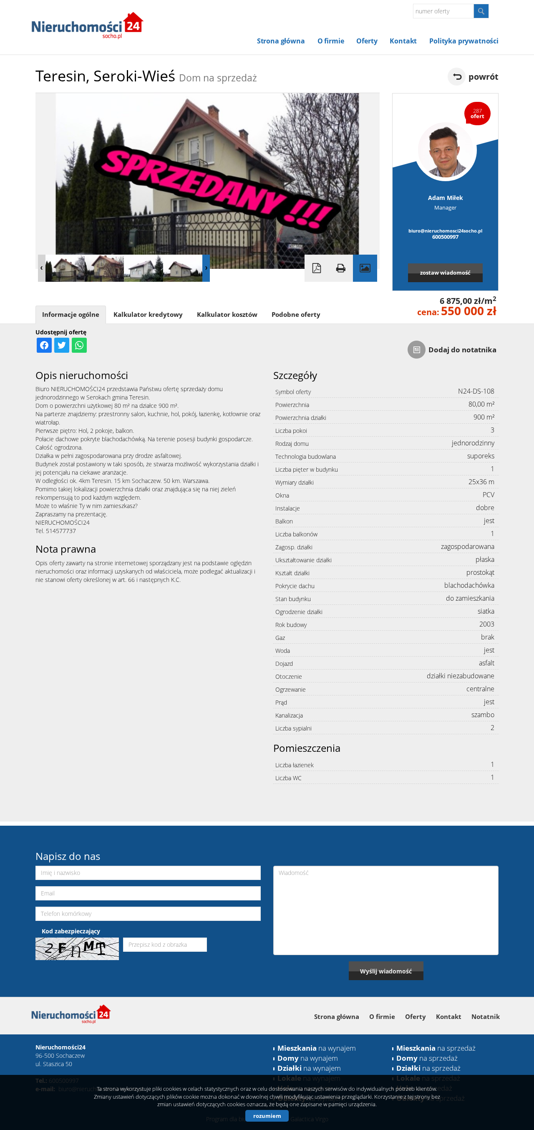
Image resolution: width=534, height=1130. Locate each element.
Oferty (366, 41)
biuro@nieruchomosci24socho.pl (445, 231)
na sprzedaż (436, 1048)
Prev (41, 268)
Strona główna (281, 41)
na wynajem (316, 1048)
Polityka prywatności (464, 41)
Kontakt (403, 41)
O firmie (330, 41)
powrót (484, 76)
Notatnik (485, 1016)
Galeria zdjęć (365, 268)
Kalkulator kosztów (227, 314)
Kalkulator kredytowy (148, 314)
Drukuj (341, 268)
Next (206, 268)
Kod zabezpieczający (71, 931)
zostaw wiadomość (445, 272)
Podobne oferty (296, 314)
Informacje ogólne (70, 314)
